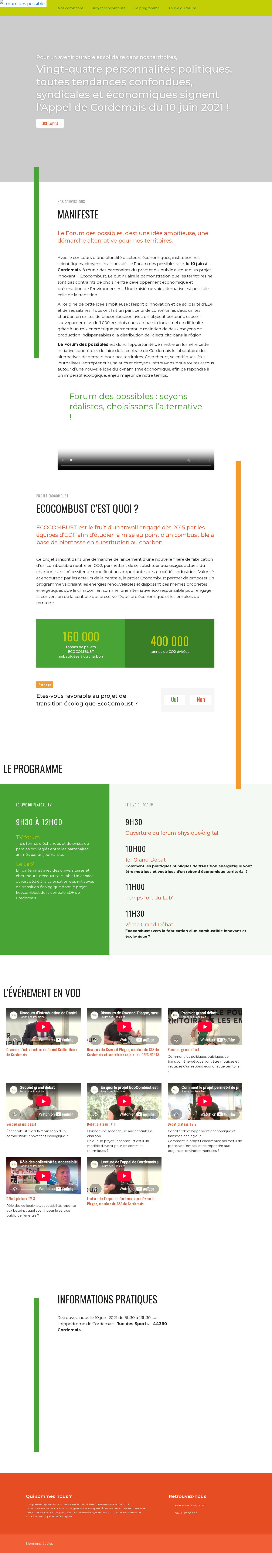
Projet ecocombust (109, 8)
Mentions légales (39, 1544)
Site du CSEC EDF (186, 1513)
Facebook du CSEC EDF (189, 1505)
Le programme (147, 8)
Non (201, 699)
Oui (174, 699)
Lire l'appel (50, 123)
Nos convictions (71, 8)
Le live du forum (182, 8)
